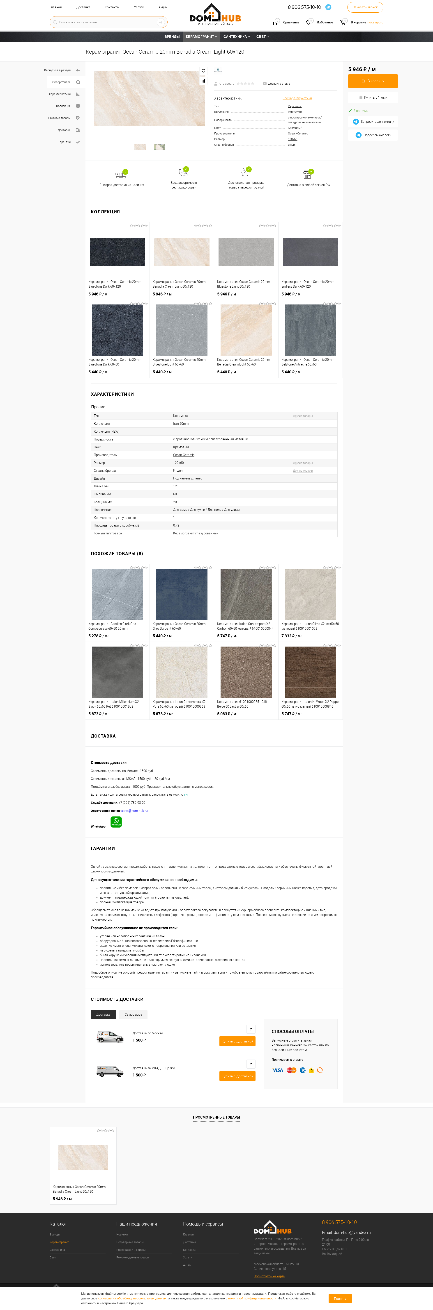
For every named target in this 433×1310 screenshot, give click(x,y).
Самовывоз (133, 1014)
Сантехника (57, 1249)
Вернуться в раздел (57, 70)
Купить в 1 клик (375, 97)
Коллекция (63, 106)
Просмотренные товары (216, 1117)
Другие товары (303, 416)
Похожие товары (59, 118)
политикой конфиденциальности (252, 1298)
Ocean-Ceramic (298, 133)
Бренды (55, 1234)
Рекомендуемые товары (133, 1257)
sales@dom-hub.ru (134, 811)
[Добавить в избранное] (203, 71)
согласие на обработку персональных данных (132, 1298)
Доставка (83, 7)
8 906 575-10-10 (304, 7)
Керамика (295, 106)
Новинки (122, 1234)
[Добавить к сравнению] (203, 81)
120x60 (292, 139)
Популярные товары (130, 1242)
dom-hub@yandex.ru (352, 1232)
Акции (163, 7)
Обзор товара (61, 82)
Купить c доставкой (237, 1041)
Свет (53, 1257)
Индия (292, 144)
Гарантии (64, 142)
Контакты (112, 7)
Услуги (139, 7)
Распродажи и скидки (130, 1249)
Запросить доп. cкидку (377, 121)
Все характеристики (297, 98)
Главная (56, 7)
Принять (340, 1298)
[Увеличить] (150, 98)
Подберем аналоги (377, 135)
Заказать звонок (365, 7)
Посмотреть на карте (269, 1276)
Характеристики (60, 94)
